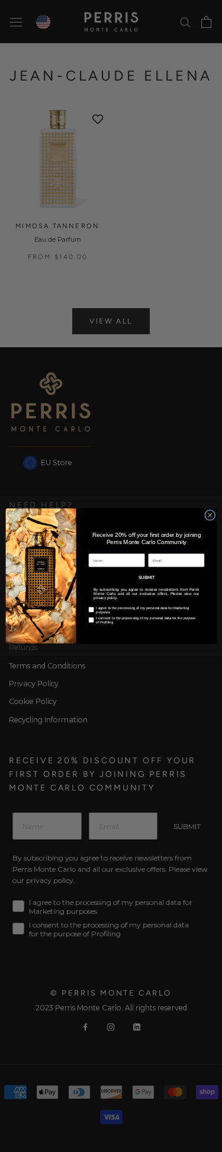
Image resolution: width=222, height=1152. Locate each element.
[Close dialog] (209, 515)
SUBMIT (146, 576)
